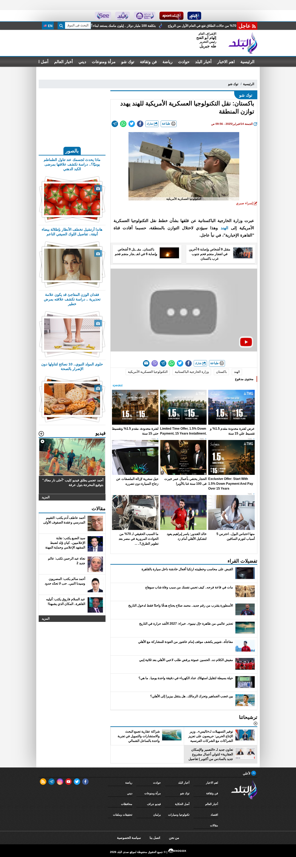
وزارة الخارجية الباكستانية (192, 371)
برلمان (157, 814)
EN (50, 26)
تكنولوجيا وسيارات (178, 814)
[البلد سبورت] (171, 16)
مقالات (214, 825)
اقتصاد (214, 814)
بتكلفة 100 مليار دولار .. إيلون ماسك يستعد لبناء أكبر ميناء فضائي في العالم (175, 25)
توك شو (127, 61)
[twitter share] (131, 124)
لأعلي (247, 773)
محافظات (126, 804)
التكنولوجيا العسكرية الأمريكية (148, 371)
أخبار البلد (203, 61)
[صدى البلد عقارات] (122, 16)
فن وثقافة (148, 61)
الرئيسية (247, 61)
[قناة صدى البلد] (194, 16)
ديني (82, 61)
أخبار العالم (63, 61)
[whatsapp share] (123, 124)
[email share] (115, 124)
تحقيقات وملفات (122, 814)
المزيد (46, 497)
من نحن (174, 837)
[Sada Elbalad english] (103, 16)
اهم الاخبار (226, 61)
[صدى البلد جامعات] (144, 16)
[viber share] (154, 363)
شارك (150, 123)
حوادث (183, 61)
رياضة (167, 61)
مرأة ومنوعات (104, 61)
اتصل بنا (155, 837)
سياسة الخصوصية (129, 837)
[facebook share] (140, 124)
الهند (224, 228)
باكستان (221, 371)
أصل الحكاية (182, 804)
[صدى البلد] (242, 43)
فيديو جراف (154, 804)
